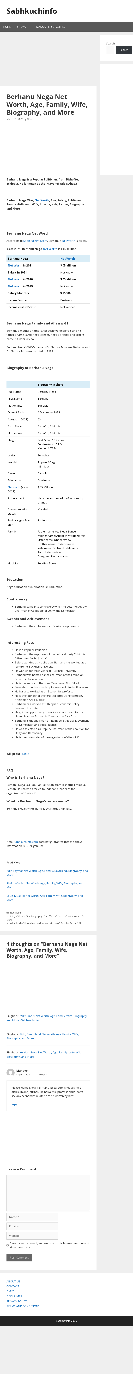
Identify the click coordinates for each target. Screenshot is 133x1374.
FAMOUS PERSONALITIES (50, 26)
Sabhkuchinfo (31, 11)
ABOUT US (13, 1281)
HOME (7, 26)
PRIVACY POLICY (16, 1301)
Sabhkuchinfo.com (35, 241)
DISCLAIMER (14, 1296)
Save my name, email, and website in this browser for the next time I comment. (49, 1245)
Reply (14, 1104)
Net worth (14, 487)
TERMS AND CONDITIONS (23, 1306)
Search (124, 50)
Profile (25, 754)
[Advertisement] (61, 59)
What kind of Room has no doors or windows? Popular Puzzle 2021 (46, 923)
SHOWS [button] (21, 26)
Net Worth (42, 200)
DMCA (10, 1291)
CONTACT (12, 1286)
